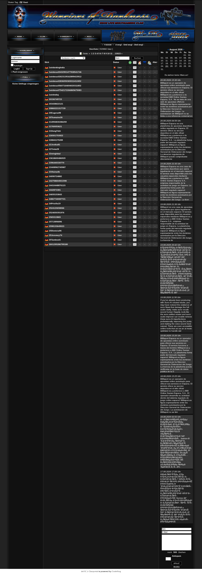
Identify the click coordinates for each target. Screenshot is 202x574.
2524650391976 (56, 213)
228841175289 (56, 140)
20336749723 (55, 99)
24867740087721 (57, 199)
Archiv (176, 567)
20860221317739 (57, 108)
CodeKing (116, 571)
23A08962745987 (57, 167)
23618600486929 (57, 158)
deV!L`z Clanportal (89, 571)
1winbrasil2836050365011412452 (65, 81)
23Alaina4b (54, 172)
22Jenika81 (54, 145)
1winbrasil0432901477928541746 (65, 72)
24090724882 (55, 176)
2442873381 (55, 190)
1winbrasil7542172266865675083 (65, 90)
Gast (25, 2)
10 (108, 53)
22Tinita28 (54, 149)
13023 (118, 53)
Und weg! (122, 45)
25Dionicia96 (55, 231)
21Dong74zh (55, 131)
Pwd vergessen (20, 72)
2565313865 (55, 217)
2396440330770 (56, 163)
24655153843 (55, 194)
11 (111, 53)
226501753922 (56, 135)
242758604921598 (58, 181)
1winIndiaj (54, 95)
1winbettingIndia (57, 67)
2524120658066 (56, 208)
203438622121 (56, 104)
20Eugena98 (55, 113)
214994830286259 (58, 122)
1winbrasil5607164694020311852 (65, 86)
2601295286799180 (58, 244)
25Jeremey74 (55, 235)
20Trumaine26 (56, 117)
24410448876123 (57, 185)
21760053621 (55, 126)
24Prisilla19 (55, 203)
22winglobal (55, 154)
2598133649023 (56, 226)
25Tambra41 (55, 240)
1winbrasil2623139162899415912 (65, 76)
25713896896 (55, 222)
